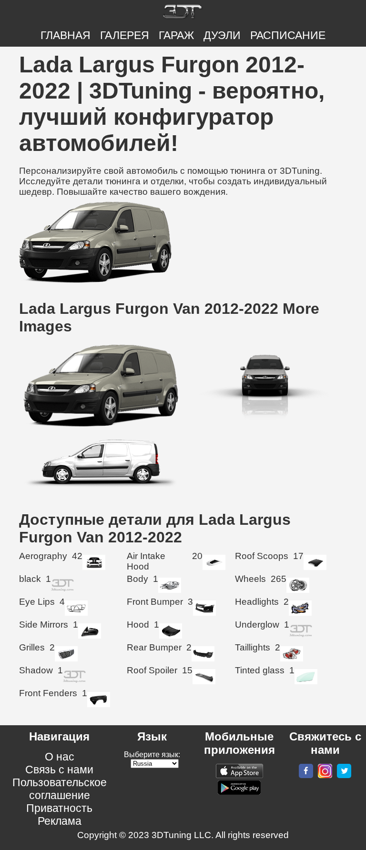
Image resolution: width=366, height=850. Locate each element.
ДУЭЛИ (222, 35)
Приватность (59, 808)
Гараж (176, 35)
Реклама (59, 821)
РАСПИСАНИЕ (287, 35)
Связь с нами (59, 769)
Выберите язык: (152, 754)
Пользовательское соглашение (59, 788)
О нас (59, 756)
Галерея (124, 35)
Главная (66, 35)
